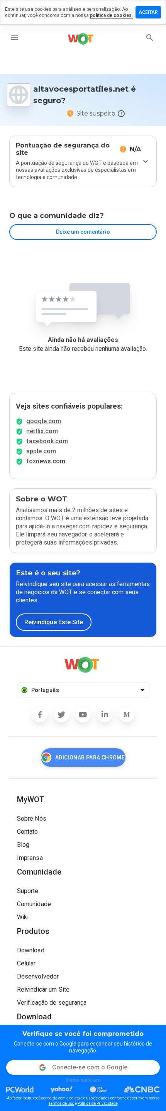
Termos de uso (61, 1103)
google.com (43, 421)
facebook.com (47, 441)
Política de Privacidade (98, 1103)
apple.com (41, 451)
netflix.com (42, 431)
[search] (150, 37)
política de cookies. (111, 15)
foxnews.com (45, 461)
